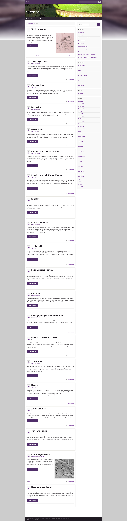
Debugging (36, 107)
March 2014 (80, 146)
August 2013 (81, 159)
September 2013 (81, 156)
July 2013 (80, 161)
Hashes (34, 385)
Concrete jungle (81, 35)
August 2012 (81, 181)
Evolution (80, 67)
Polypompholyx (32, 11)
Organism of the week (83, 75)
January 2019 (81, 103)
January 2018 (81, 106)
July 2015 (80, 133)
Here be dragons (81, 40)
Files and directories (40, 222)
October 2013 (81, 154)
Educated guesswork (40, 454)
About (32, 18)
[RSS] (26, 1)
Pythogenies (81, 32)
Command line (37, 85)
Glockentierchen (38, 29)
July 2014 (80, 138)
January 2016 (81, 121)
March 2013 (80, 169)
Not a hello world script (41, 487)
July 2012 (80, 184)
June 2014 (80, 141)
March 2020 (80, 101)
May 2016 (80, 118)
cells (29, 481)
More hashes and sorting (42, 270)
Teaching (40, 30)
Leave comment (71, 79)
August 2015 (81, 131)
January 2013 (81, 174)
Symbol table (37, 246)
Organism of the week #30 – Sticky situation (87, 57)
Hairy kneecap (81, 43)
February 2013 (81, 171)
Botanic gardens (81, 65)
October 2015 (81, 126)
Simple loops (37, 361)
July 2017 (80, 111)
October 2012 (81, 176)
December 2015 (81, 123)
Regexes (35, 199)
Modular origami (81, 51)
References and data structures (45, 151)
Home (27, 18)
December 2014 (81, 136)
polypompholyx (35, 30)
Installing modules (39, 61)
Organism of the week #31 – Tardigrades (86, 54)
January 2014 (81, 151)
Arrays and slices (38, 408)
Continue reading (32, 45)
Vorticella (38, 55)
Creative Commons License (55, 518)
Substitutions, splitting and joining (46, 175)
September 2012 (81, 179)
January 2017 (81, 116)
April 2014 (80, 143)
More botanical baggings (83, 49)
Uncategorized (81, 85)
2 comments (71, 55)
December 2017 (81, 108)
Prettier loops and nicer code (44, 337)
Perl (37, 18)
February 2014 (81, 148)
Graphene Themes (35, 519)
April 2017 (80, 113)
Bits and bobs (37, 129)
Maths (40, 456)
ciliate (29, 55)
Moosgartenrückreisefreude (84, 37)
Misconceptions (81, 72)
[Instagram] (28, 1)
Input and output (39, 431)
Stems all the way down (83, 46)
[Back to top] (124, 518)
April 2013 (80, 166)
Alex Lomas (80, 93)
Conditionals (37, 293)
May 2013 (80, 164)
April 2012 (80, 186)
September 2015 (81, 128)
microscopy (33, 55)
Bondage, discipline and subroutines (47, 315)
